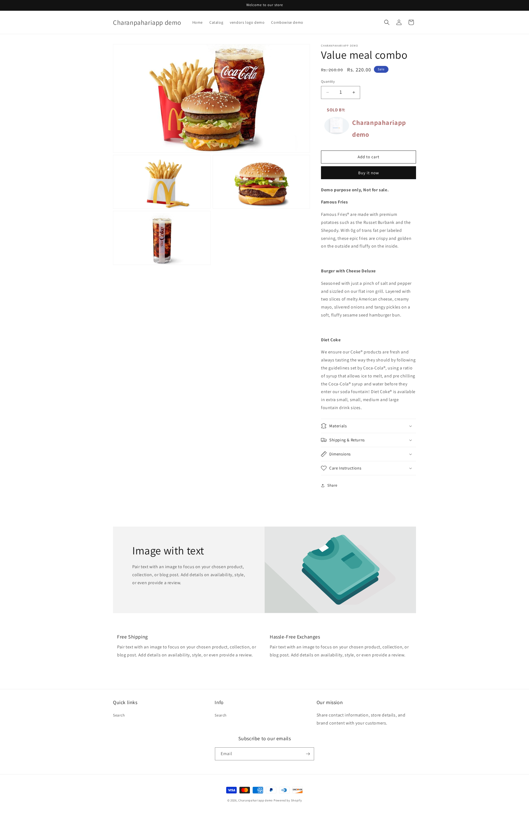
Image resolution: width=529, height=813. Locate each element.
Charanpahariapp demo (255, 800)
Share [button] (332, 485)
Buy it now (368, 172)
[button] (387, 22)
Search (119, 715)
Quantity (328, 81)
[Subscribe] (308, 753)
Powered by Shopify (288, 800)
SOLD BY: (336, 110)
